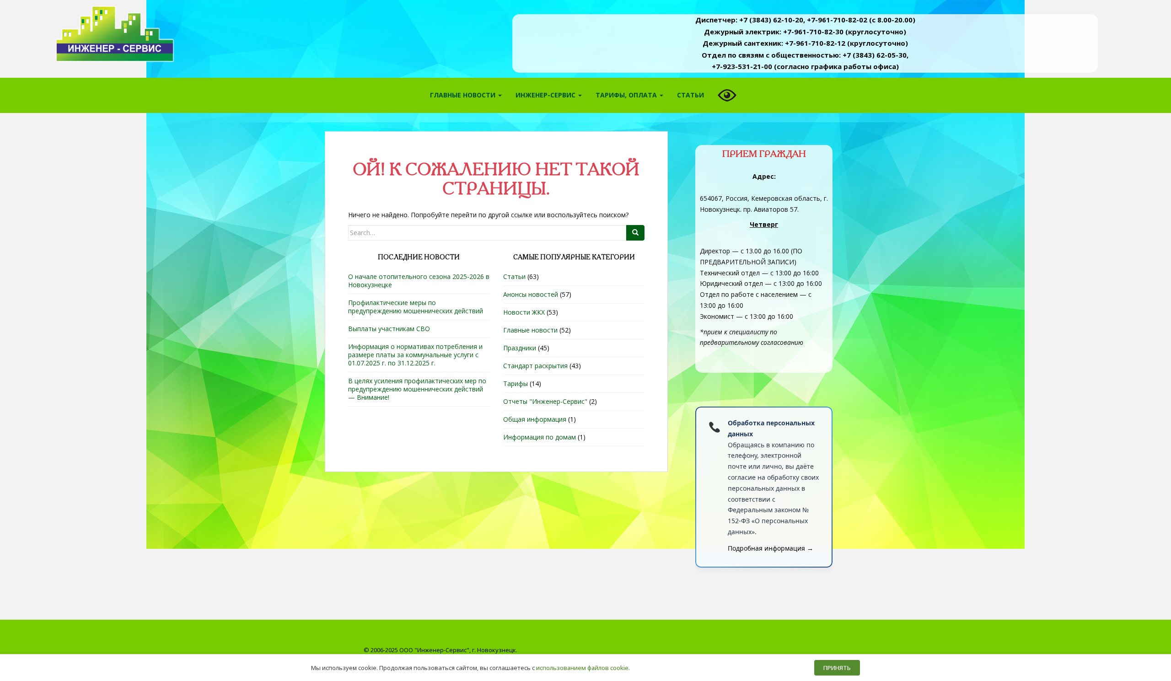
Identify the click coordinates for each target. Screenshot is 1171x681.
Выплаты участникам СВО (389, 328)
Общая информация (534, 419)
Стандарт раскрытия (535, 365)
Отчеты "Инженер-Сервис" (545, 401)
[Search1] (635, 233)
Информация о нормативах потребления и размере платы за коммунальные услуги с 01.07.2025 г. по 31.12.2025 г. (415, 354)
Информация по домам (539, 437)
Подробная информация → (770, 548)
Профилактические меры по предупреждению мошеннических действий (415, 306)
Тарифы (515, 383)
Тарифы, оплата (627, 95)
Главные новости (463, 95)
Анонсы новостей (530, 294)
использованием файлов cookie (582, 668)
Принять (837, 668)
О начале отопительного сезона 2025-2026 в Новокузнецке (418, 280)
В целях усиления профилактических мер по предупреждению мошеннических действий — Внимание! (417, 389)
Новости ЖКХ (524, 312)
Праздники (519, 347)
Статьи (690, 95)
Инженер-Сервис (546, 95)
